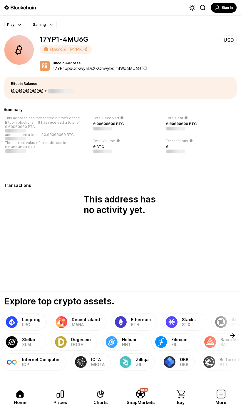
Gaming (39, 24)
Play (10, 24)
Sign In (227, 8)
